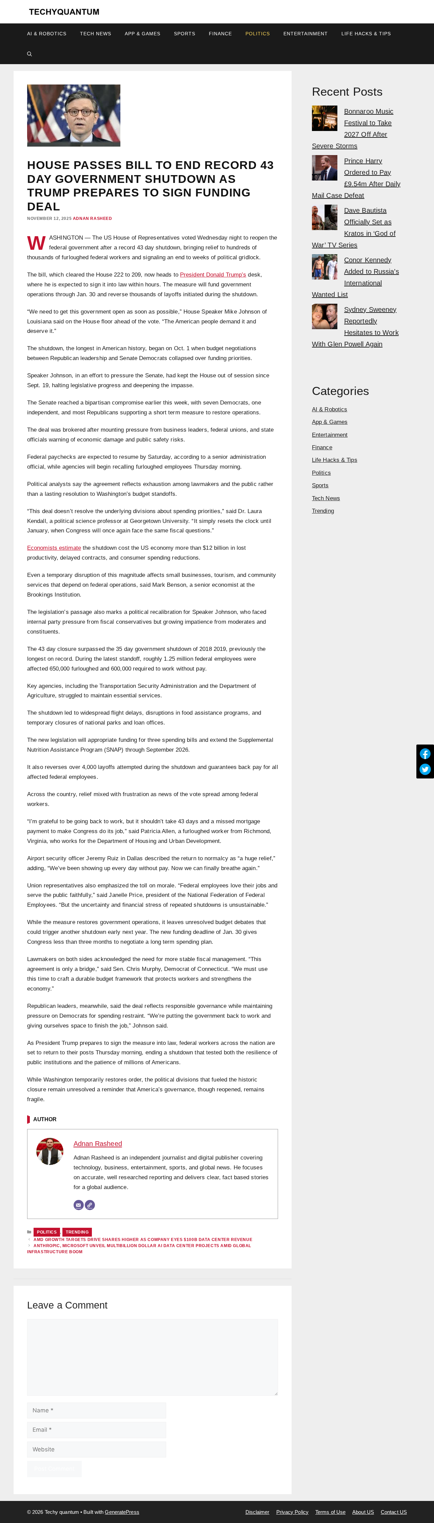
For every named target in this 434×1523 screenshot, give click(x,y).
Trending (77, 1232)
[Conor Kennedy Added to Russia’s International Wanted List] (324, 268)
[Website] (90, 1205)
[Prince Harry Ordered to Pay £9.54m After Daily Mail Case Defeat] (324, 169)
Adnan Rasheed (92, 218)
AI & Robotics (46, 33)
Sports (184, 33)
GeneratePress (122, 1512)
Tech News (95, 33)
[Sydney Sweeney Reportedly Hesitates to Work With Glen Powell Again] (324, 318)
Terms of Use (330, 1512)
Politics (257, 33)
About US (363, 1512)
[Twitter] (425, 769)
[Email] (79, 1205)
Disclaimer (257, 1512)
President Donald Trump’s (213, 274)
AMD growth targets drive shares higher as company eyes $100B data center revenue (143, 1239)
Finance (220, 33)
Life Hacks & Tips (366, 33)
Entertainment (305, 33)
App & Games (142, 33)
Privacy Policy (292, 1512)
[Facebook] (425, 753)
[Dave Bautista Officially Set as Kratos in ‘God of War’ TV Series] (324, 219)
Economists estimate (54, 548)
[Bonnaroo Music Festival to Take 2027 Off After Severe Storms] (324, 120)
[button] (29, 54)
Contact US (394, 1512)
